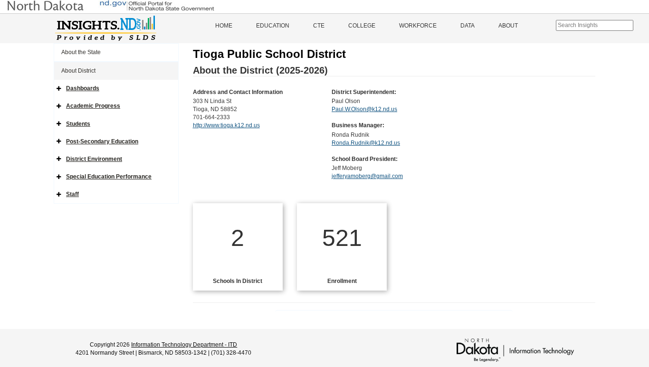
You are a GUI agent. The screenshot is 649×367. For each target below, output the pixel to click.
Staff (72, 194)
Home (223, 25)
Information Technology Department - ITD (184, 344)
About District (78, 70)
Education (272, 25)
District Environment (94, 159)
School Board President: (365, 159)
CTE (318, 25)
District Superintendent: (364, 92)
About (508, 25)
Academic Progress (93, 106)
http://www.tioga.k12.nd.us (226, 125)
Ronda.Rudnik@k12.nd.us (366, 143)
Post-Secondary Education (102, 141)
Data (467, 25)
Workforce (418, 25)
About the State (81, 52)
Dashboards (82, 88)
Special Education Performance (109, 176)
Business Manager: (358, 125)
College (361, 25)
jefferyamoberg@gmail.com (367, 176)
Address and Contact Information (238, 92)
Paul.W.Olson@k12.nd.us (364, 109)
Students (78, 124)
